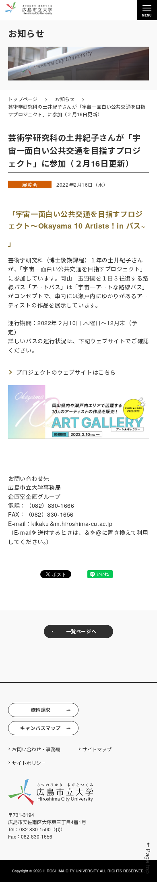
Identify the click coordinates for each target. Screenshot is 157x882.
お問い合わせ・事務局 (36, 749)
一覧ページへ (81, 631)
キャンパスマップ (40, 728)
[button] (148, 858)
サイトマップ (97, 749)
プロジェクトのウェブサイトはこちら (66, 372)
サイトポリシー (29, 762)
